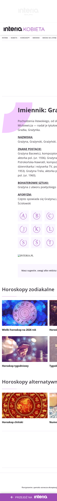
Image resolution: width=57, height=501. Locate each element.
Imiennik (36, 38)
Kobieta (14, 38)
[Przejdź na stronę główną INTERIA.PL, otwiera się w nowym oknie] (13, 28)
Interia (5, 38)
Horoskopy (25, 38)
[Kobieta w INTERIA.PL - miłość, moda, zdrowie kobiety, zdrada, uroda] (34, 28)
